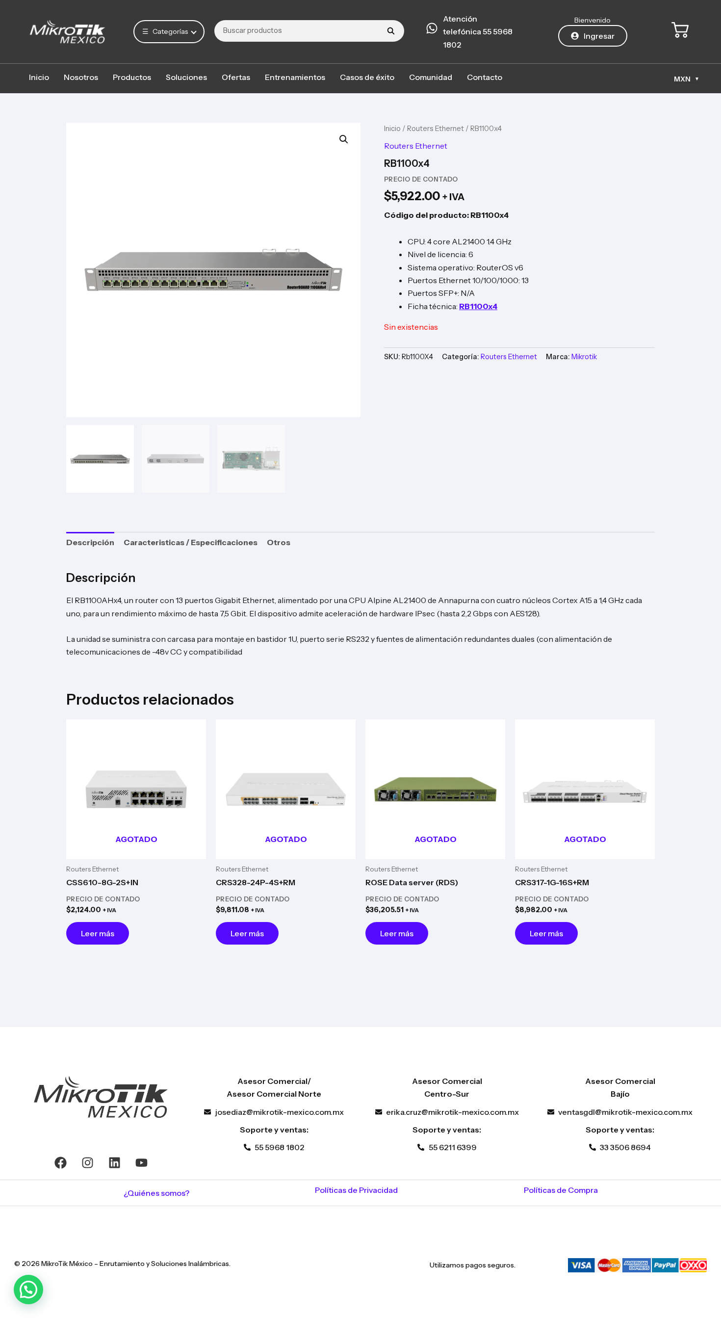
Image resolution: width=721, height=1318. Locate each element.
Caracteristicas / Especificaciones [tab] (191, 542)
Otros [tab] (278, 542)
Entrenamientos (295, 77)
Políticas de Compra (561, 1190)
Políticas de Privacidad (356, 1190)
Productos (132, 77)
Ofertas (236, 77)
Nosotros (81, 77)
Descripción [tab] (90, 542)
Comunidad (430, 77)
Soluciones (186, 77)
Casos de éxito (367, 77)
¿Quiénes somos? (156, 1193)
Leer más (97, 933)
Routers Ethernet (435, 128)
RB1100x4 (478, 306)
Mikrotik (584, 356)
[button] (344, 139)
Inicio (39, 77)
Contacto (484, 77)
